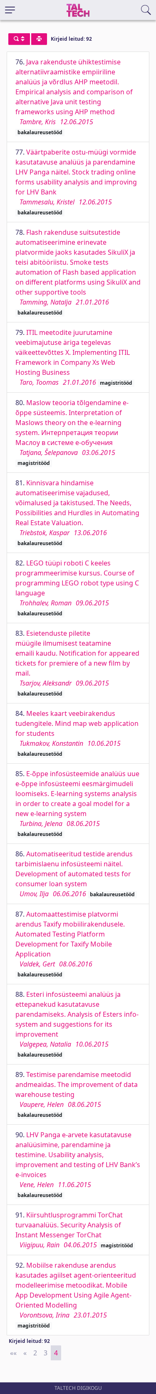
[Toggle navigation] (10, 10)
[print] (39, 39)
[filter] (19, 39)
